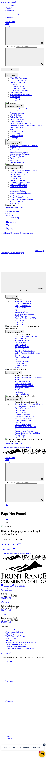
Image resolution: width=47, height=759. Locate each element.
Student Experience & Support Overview (25, 170)
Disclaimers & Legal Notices (15, 644)
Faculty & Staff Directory (14, 632)
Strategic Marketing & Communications (19, 648)
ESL (11, 129)
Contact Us (14, 101)
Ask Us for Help (8, 549)
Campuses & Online (17, 88)
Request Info (10, 22)
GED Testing (15, 134)
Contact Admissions (17, 162)
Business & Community (14, 207)
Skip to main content (8, 2)
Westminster (5, 602)
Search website (10, 46)
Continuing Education (18, 127)
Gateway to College (17, 132)
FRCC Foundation (17, 93)
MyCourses (9, 10)
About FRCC (11, 75)
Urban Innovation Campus (19, 90)
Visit (7, 24)
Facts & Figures (15, 84)
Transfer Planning (16, 201)
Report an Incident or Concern (16, 646)
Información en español (13, 14)
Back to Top (7, 654)
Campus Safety (15, 176)
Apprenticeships (16, 121)
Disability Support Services (20, 183)
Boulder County (7, 590)
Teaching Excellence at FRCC (21, 95)
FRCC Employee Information (16, 636)
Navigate (8, 640)
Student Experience (14, 167)
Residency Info (15, 158)
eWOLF (8, 8)
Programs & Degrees (14, 105)
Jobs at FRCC (10, 638)
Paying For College (17, 156)
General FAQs (15, 99)
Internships (14, 138)
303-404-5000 (6, 610)
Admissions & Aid (13, 142)
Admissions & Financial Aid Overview (24, 146)
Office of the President (18, 80)
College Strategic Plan (18, 82)
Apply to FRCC (16, 148)
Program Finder (15, 111)
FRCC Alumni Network (18, 185)
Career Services (15, 178)
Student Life (14, 195)
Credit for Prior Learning (19, 152)
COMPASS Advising (18, 181)
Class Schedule (15, 115)
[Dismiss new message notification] (44, 744)
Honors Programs (16, 136)
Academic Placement (17, 150)
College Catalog (16, 117)
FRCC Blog (9, 634)
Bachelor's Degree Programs (20, 123)
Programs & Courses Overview (21, 109)
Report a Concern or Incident (20, 193)
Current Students (12, 6)
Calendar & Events (12, 630)
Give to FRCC (10, 18)
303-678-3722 (6, 598)
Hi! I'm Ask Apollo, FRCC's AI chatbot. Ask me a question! (23, 748)
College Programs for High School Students (26, 125)
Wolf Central (14, 203)
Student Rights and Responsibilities (22, 199)
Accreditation (15, 97)
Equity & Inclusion (17, 86)
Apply (7, 26)
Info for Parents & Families (20, 154)
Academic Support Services (20, 172)
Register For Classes (17, 119)
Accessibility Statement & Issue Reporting (20, 642)
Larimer (4, 614)
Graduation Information (18, 187)
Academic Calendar (17, 113)
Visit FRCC (14, 160)
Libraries (13, 189)
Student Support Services (19, 197)
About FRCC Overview (18, 78)
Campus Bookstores (17, 174)
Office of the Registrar (18, 191)
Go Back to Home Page (11, 544)
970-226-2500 (6, 622)
